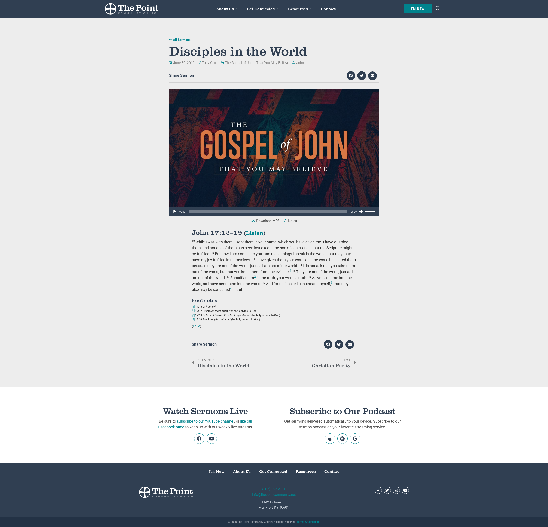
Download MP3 (267, 221)
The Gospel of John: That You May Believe (257, 63)
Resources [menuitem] (298, 8)
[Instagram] (396, 490)
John (300, 63)
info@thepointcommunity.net (274, 495)
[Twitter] (387, 490)
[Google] (355, 438)
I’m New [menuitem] (217, 471)
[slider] (371, 211)
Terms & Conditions (308, 521)
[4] (193, 319)
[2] (193, 310)
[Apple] (330, 438)
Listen (254, 232)
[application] (274, 211)
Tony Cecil (209, 63)
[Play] (175, 211)
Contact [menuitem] (328, 8)
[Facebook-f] (378, 490)
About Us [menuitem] (225, 8)
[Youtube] (212, 438)
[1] (193, 306)
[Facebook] (199, 438)
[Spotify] (342, 438)
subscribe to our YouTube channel (205, 421)
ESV (196, 326)
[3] (193, 315)
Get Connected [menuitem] (261, 8)
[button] (438, 9)
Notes (292, 221)
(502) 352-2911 (274, 489)
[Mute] (361, 211)
